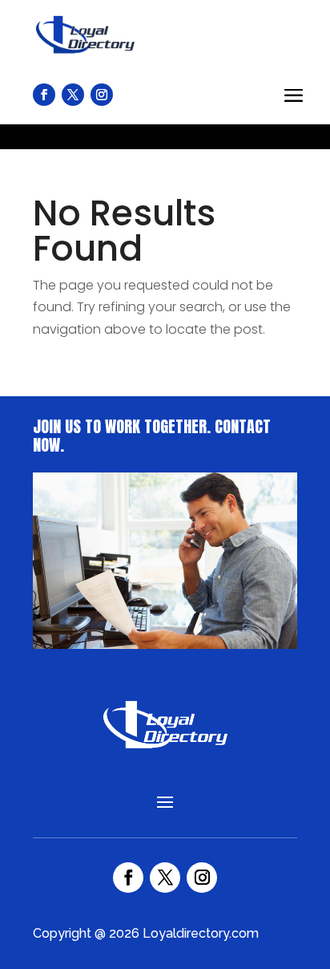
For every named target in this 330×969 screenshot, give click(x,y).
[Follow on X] (165, 877)
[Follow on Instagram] (202, 877)
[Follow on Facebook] (128, 877)
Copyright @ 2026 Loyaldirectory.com (146, 933)
